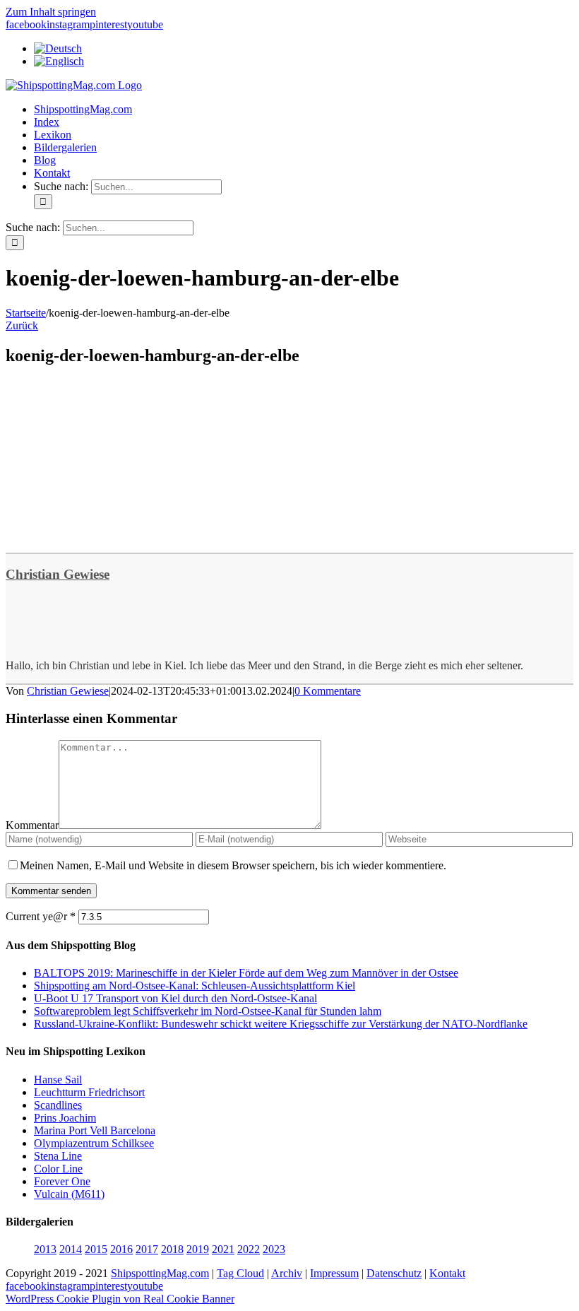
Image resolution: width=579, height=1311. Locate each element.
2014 (70, 1249)
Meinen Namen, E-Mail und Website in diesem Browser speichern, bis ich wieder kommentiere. (233, 865)
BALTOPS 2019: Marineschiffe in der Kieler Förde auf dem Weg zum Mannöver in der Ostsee (246, 973)
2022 (248, 1249)
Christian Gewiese (57, 574)
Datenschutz (394, 1273)
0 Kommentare (327, 691)
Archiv (286, 1273)
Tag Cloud (240, 1273)
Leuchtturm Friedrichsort (89, 1092)
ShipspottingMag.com (160, 1273)
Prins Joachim (65, 1118)
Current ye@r (41, 916)
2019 (197, 1249)
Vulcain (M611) (69, 1194)
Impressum (334, 1273)
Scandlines (58, 1105)
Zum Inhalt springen (51, 12)
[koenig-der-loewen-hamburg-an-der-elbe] (111, 535)
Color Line (58, 1169)
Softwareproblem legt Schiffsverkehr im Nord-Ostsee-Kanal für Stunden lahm (207, 1011)
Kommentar (32, 825)
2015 (96, 1249)
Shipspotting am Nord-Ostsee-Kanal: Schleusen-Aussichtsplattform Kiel (194, 986)
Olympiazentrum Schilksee (94, 1143)
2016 (121, 1249)
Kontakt (447, 1273)
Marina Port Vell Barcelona (94, 1130)
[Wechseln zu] (58, 48)
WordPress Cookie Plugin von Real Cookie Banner (120, 1299)
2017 (147, 1249)
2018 (172, 1249)
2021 (223, 1249)
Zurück (22, 325)
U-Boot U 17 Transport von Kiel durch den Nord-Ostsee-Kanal (175, 998)
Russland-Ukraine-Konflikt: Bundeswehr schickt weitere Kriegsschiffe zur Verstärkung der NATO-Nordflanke (280, 1024)
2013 (45, 1249)
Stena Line (58, 1156)
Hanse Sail (58, 1080)
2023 (274, 1249)
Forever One (62, 1181)
